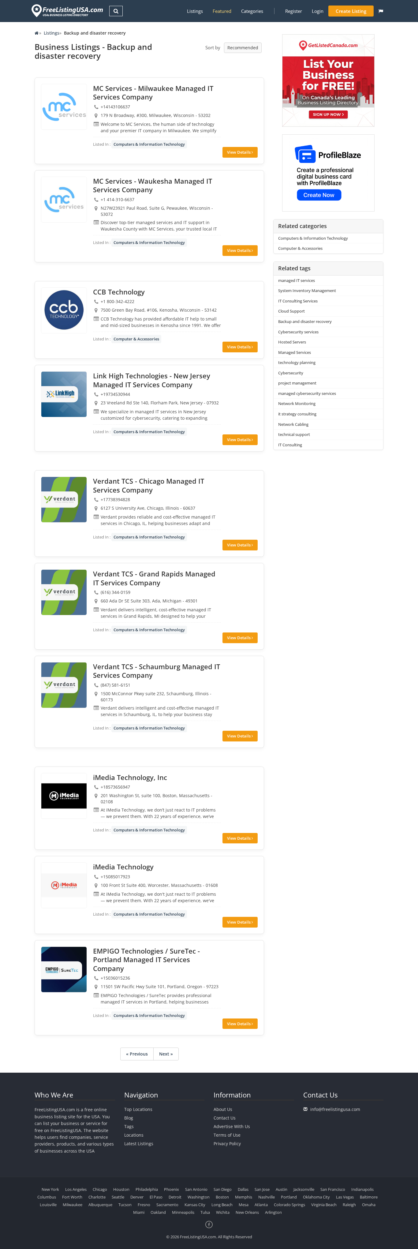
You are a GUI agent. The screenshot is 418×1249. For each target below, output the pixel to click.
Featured (222, 11)
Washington (199, 1197)
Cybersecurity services (298, 332)
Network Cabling (293, 424)
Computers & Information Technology (149, 144)
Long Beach (222, 1204)
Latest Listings (138, 1143)
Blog (128, 1118)
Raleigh (349, 1204)
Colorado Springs (289, 1204)
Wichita (223, 1212)
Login (317, 11)
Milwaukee (72, 1204)
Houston (121, 1189)
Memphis (243, 1197)
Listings (195, 11)
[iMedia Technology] (64, 885)
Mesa (243, 1204)
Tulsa (205, 1212)
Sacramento (167, 1204)
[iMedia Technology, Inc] (64, 796)
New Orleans (247, 1212)
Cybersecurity (290, 373)
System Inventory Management (307, 290)
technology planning (296, 362)
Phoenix (171, 1189)
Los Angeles (76, 1189)
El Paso (156, 1197)
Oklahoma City (316, 1197)
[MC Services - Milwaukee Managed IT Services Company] (64, 106)
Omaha (368, 1204)
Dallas (243, 1189)
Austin (281, 1189)
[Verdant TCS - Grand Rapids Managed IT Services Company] (64, 592)
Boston (222, 1197)
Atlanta (261, 1204)
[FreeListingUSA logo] (66, 10)
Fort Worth (72, 1197)
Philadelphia (147, 1189)
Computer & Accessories (136, 339)
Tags (129, 1126)
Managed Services (294, 352)
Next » (166, 1054)
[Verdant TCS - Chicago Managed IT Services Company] (64, 499)
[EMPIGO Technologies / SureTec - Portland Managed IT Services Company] (64, 969)
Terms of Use (227, 1135)
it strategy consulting (297, 414)
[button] (381, 11)
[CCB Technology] (64, 310)
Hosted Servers (292, 342)
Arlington (273, 1212)
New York (50, 1189)
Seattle (118, 1197)
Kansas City (195, 1204)
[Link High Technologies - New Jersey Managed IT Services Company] (64, 394)
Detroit (175, 1197)
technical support (294, 434)
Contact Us (225, 1118)
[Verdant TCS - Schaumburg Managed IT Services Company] (64, 685)
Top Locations (138, 1109)
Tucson (125, 1204)
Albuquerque (100, 1204)
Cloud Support (291, 311)
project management (297, 383)
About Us (223, 1109)
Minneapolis (183, 1212)
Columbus (46, 1197)
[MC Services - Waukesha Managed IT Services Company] (64, 199)
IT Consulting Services (298, 301)
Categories (252, 11)
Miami (138, 1212)
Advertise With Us (232, 1126)
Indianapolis (362, 1189)
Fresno (144, 1204)
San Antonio (196, 1189)
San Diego (223, 1189)
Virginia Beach (324, 1204)
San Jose (262, 1189)
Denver (137, 1197)
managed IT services (296, 280)
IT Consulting (290, 445)
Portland (289, 1197)
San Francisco (332, 1189)
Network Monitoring (296, 403)
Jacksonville (303, 1189)
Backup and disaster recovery (305, 321)
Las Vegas (345, 1197)
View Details (239, 152)
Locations (134, 1135)
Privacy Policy (227, 1143)
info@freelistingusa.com (335, 1109)
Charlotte (97, 1197)
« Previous (137, 1054)
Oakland (158, 1212)
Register (293, 11)
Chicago (100, 1189)
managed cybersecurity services (307, 393)
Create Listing (351, 11)
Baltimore (369, 1197)
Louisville (48, 1204)
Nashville (266, 1197)
